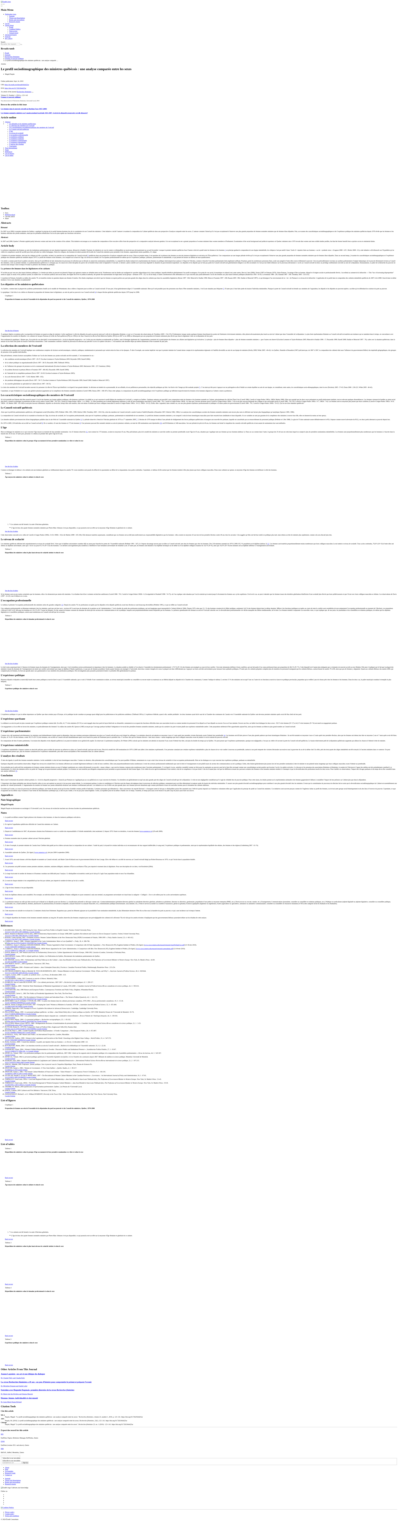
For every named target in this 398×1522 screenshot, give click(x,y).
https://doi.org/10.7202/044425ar (15, 88)
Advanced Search (11, 35)
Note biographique (11, 148)
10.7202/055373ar (30, 999)
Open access (13, 31)
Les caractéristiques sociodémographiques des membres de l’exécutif (31, 127)
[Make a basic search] (21, 44)
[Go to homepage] (6, 2)
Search (3, 42)
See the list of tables (11, 466)
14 (224, 735)
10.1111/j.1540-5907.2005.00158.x (16, 935)
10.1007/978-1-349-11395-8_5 (15, 980)
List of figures (9, 153)
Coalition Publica (14, 29)
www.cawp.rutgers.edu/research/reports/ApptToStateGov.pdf (164, 945)
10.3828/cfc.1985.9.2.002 (13, 1073)
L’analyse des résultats (16, 144)
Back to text (9, 821)
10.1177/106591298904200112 (15, 1014)
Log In (7, 23)
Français (7, 37)
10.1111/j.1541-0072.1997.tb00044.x (17, 932)
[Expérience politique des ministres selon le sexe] (35, 707)
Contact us (8, 1475)
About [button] (7, 25)
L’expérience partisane (16, 139)
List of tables (9, 155)
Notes (7, 150)
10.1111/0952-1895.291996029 (15, 1077)
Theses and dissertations (17, 18)
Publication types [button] (10, 14)
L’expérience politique (16, 137)
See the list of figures (12, 331)
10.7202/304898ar (30, 1029)
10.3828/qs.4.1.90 (11, 1070)
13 (62, 605)
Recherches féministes (12, 57)
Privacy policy (9, 1512)
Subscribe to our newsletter (11, 1461)
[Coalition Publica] (7, 1507)
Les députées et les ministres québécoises (22, 124)
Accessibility (9, 1471)
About (11, 25)
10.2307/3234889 (11, 962)
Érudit (11, 27)
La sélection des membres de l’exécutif (21, 125)
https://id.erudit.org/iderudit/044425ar (17, 85)
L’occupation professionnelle (18, 135)
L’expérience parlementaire (18, 140)
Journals (12, 16)
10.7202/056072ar (30, 943)
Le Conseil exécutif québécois (19, 129)
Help (6, 1469)
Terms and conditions (12, 1516)
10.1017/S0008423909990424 (15, 1003)
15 (16, 771)
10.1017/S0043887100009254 (15, 947)
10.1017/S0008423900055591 (15, 1032)
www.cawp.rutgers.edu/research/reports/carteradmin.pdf (154, 949)
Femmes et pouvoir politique (14, 58)
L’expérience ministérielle (17, 142)
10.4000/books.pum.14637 (14, 1025)
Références (8, 152)
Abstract (7, 122)
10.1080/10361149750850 (13, 1006)
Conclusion (13, 146)
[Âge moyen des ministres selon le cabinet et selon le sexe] (35, 521)
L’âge (11, 131)
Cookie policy (9, 1514)
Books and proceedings (16, 20)
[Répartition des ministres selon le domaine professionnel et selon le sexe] (35, 660)
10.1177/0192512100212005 (14, 1062)
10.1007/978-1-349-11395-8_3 (15, 1085)
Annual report (13, 33)
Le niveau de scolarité (16, 133)
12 (268, 544)
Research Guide (10, 1473)
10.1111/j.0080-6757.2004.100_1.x (16, 950)
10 (161, 423)
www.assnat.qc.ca (146, 831)
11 (87, 432)
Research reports (14, 22)
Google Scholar (34, 932)
